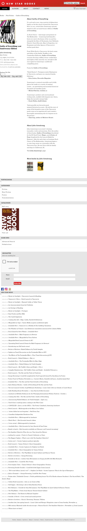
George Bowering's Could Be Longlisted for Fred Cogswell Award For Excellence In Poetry (36, 376)
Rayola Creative (69, 520)
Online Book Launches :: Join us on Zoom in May (24, 482)
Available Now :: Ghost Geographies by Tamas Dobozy (25, 450)
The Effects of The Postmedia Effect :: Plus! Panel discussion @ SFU (30, 355)
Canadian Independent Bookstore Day (20, 414)
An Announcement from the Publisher (20, 305)
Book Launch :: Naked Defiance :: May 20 (21, 358)
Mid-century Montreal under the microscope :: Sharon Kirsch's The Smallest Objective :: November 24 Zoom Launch (45, 505)
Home (14, 520)
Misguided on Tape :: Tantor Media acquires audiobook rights (28, 323)
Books (4, 8)
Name (8, 275)
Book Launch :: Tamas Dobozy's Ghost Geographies (24, 444)
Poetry (4, 195)
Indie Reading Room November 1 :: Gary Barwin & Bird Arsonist (28, 391)
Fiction (4, 189)
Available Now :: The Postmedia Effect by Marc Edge (25, 361)
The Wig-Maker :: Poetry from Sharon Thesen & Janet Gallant (27, 490)
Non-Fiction (10, 15)
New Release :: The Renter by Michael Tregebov (23, 493)
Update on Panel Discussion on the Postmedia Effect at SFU (27, 352)
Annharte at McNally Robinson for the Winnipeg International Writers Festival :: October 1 (37, 394)
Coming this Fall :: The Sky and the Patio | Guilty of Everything (28, 397)
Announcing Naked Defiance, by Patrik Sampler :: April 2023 (27, 399)
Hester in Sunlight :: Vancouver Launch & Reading (24, 296)
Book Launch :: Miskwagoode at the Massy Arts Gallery (26, 408)
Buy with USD (5, 76)
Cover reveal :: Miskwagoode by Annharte (21, 423)
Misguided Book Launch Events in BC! (20, 340)
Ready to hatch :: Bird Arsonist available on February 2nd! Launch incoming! (33, 429)
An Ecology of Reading (15, 308)
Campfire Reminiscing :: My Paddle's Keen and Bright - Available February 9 (32, 370)
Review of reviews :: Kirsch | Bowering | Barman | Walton (26, 499)
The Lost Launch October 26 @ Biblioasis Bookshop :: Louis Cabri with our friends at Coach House (40, 388)
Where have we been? (15, 508)
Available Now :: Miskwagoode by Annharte (22, 417)
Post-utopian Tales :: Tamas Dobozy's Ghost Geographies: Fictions (29, 464)
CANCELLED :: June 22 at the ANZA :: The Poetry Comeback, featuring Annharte (34, 405)
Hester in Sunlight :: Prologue (18, 311)
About (25, 8)
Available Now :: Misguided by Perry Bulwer (22, 337)
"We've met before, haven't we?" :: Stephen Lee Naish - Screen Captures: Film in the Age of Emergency (41, 470)
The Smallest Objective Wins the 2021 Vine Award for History (27, 432)
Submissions (7, 244)
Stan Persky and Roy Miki (16, 314)
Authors (15, 8)
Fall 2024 (5, 206)
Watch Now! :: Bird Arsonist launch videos (22, 420)
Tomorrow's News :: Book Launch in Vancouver (23, 299)
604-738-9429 (81, 9)
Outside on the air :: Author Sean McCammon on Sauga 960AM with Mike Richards (35, 459)
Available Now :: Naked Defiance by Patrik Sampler (24, 364)
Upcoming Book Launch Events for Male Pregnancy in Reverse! (28, 343)
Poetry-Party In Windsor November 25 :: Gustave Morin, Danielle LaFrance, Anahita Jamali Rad (39, 379)
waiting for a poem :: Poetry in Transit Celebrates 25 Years (26, 435)
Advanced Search (80, 5)
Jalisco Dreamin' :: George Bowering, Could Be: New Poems (27, 473)
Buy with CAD (17, 76)
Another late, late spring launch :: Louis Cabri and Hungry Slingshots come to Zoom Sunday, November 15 (42, 502)
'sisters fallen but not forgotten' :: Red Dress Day (24, 411)
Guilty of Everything (22, 15)
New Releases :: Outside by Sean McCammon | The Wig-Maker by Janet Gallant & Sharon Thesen (39, 488)
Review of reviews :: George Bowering (20, 456)
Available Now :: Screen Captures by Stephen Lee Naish (26, 447)
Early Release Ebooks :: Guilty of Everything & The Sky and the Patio (30, 385)
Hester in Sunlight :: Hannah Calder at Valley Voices (25, 302)
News (46, 8)
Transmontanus (8, 198)
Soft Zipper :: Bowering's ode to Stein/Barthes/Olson (25, 485)
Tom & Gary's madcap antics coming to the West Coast (25, 402)
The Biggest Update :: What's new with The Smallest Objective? (28, 438)
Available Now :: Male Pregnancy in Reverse (22, 334)
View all (5, 233)
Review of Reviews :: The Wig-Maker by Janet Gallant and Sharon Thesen (31, 453)
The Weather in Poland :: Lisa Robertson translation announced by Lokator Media (34, 328)
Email (8, 279)
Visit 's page (36, 151)
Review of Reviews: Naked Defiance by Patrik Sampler (25, 349)
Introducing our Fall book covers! (19, 346)
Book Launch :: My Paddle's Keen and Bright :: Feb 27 (25, 367)
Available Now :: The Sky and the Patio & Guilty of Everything (28, 382)
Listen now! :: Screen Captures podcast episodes (23, 441)
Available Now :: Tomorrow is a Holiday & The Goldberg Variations (29, 326)
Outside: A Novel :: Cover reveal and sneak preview (24, 496)
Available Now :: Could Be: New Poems (20, 461)
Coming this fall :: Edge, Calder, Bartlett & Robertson (25, 320)
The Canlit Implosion (15, 317)
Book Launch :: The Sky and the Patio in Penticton (24, 373)
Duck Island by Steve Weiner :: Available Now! (23, 331)
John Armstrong (5, 52)
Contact (36, 8)
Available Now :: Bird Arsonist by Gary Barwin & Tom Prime (27, 426)
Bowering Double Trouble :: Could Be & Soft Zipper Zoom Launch (29, 467)
